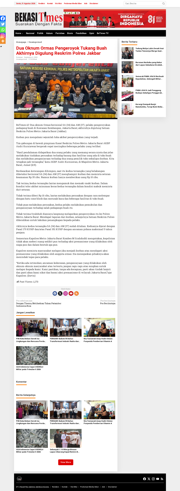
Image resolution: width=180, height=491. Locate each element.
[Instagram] (3, 35)
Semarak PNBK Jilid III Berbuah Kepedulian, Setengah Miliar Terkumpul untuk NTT (150, 77)
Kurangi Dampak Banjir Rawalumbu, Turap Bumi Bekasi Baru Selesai (150, 105)
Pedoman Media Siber (89, 487)
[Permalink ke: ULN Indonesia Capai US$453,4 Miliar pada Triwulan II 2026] (32, 355)
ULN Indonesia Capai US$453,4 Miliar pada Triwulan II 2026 (29, 368)
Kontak (65, 487)
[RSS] (76, 293)
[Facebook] (3, 18)
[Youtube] (71, 293)
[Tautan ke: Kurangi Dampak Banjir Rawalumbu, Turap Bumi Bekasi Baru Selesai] (127, 108)
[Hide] (1, 46)
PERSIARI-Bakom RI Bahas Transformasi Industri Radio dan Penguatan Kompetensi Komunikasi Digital (65, 340)
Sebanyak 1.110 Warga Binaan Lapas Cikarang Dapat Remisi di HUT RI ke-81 (64, 450)
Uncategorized (21, 59)
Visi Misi (73, 487)
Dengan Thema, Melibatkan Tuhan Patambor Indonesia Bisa (39, 303)
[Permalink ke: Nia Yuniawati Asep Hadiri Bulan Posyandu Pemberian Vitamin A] (99, 327)
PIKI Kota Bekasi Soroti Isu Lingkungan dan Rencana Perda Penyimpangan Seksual (30, 340)
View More (65, 462)
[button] (163, 3)
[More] (3, 41)
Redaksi (55, 487)
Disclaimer (112, 487)
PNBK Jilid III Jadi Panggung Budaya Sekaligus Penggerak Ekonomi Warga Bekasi (149, 91)
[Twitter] (3, 24)
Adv (103, 487)
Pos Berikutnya (107, 302)
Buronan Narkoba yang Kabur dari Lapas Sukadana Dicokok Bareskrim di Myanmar (149, 63)
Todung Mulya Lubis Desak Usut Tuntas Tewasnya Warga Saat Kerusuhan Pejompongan (150, 49)
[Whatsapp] (3, 30)
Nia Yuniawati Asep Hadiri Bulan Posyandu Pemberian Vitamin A (98, 340)
